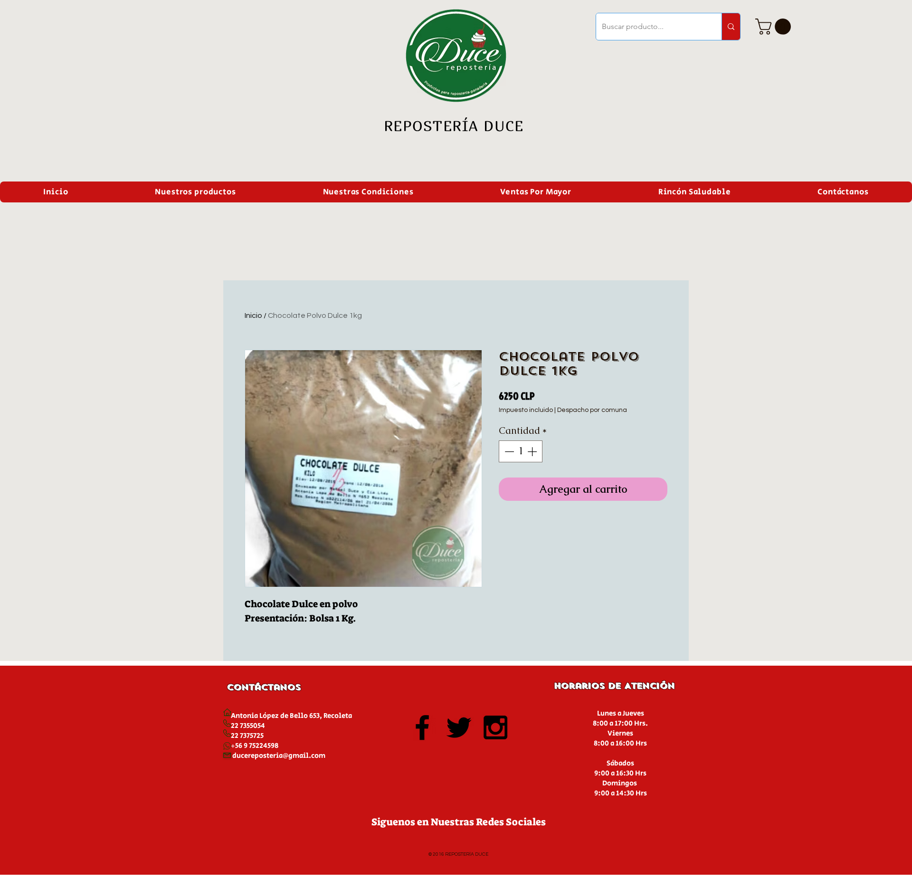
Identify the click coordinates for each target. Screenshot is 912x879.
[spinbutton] (520, 451)
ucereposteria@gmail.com (281, 756)
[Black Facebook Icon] (422, 727)
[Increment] (533, 451)
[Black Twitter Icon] (458, 727)
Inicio (253, 315)
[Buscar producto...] (731, 26)
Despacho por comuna (592, 410)
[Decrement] (508, 451)
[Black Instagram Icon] (495, 727)
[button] (775, 27)
